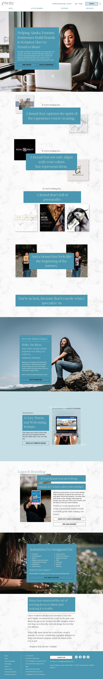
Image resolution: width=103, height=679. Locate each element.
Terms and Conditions (11, 672)
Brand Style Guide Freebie (33, 669)
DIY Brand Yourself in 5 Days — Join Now (61, 3)
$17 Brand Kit (29, 656)
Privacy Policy (8, 669)
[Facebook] (80, 657)
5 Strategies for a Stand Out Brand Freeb (36, 674)
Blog (76, 3)
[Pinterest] (88, 657)
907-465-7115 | (54, 661)
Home (6, 656)
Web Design (8, 664)
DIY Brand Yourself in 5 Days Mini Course (11, 674)
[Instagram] (76, 657)
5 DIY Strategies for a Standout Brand (36, 661)
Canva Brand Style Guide (32, 658)
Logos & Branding (9, 661)
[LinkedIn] (84, 657)
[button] (100, 4)
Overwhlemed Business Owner (34, 671)
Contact (7, 666)
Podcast (80, 3)
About (6, 658)
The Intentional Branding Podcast (35, 663)
